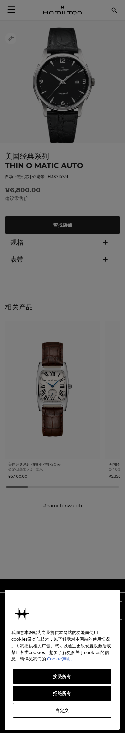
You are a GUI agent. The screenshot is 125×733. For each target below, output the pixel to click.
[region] (62, 660)
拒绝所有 (62, 693)
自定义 (62, 710)
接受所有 (62, 676)
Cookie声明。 (61, 658)
